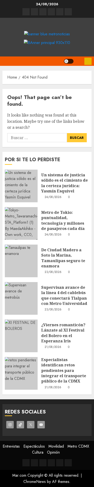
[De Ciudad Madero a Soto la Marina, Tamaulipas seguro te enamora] (21, 261)
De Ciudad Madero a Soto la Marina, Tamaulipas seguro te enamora (63, 258)
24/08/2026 (53, 197)
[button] (79, 61)
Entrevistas (11, 446)
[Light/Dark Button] (69, 61)
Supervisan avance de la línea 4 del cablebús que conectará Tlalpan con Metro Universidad (64, 295)
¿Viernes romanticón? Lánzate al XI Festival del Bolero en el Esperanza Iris (63, 333)
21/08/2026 (53, 347)
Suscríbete (88, 61)
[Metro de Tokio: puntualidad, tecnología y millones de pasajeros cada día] (21, 223)
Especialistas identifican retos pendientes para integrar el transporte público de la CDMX (63, 370)
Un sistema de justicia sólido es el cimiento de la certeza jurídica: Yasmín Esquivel (64, 183)
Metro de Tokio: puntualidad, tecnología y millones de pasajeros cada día (63, 220)
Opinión (53, 452)
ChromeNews (34, 481)
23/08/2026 (53, 272)
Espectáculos (34, 446)
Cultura (37, 452)
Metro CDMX (78, 446)
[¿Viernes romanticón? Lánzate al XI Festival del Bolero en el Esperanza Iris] (21, 336)
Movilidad (56, 446)
